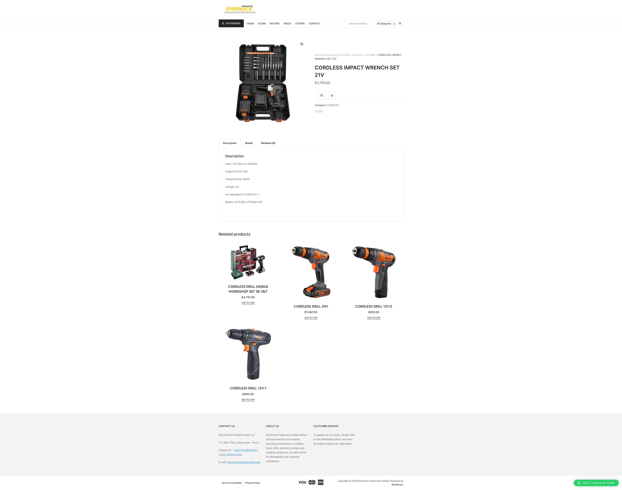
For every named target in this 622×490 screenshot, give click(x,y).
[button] (596, 483)
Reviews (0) (268, 143)
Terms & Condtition (232, 482)
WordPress (397, 484)
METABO (275, 23)
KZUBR (262, 23)
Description (229, 143)
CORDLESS (333, 105)
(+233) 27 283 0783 (245, 450)
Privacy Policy (252, 482)
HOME (250, 23)
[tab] (230, 143)
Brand (249, 143)
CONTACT (314, 23)
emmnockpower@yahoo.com (243, 462)
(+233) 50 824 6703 (230, 454)
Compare (332, 95)
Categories (233, 23)
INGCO (287, 23)
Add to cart (248, 302)
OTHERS (300, 23)
